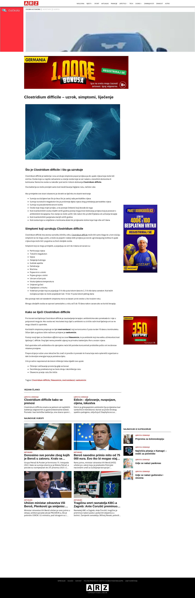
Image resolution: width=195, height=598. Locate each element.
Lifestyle (123, 3)
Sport (96, 3)
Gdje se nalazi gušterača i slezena (149, 476)
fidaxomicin (56, 380)
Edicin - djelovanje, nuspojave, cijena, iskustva (95, 401)
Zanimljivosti (149, 3)
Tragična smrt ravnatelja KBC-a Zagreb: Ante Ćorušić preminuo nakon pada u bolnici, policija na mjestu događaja (96, 504)
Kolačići (70, 581)
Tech (131, 3)
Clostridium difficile (41, 380)
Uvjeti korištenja (131, 581)
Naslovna (80, 3)
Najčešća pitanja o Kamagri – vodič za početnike (151, 452)
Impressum (61, 581)
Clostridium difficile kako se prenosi (43, 401)
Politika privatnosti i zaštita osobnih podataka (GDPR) (103, 581)
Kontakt (78, 581)
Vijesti (88, 3)
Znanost (159, 3)
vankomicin (81, 380)
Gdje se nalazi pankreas (148, 463)
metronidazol (68, 380)
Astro (167, 3)
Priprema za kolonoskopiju (149, 439)
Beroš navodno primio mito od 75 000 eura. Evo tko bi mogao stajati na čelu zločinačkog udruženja (97, 456)
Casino (137, 3)
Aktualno (105, 3)
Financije (114, 3)
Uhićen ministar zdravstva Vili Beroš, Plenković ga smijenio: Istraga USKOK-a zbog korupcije (46, 504)
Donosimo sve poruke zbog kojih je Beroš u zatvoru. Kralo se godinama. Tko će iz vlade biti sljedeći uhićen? (47, 456)
